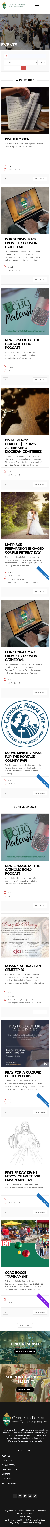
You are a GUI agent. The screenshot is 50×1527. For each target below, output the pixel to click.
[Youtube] (30, 1496)
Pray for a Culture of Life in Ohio (23, 1074)
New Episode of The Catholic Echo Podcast (22, 343)
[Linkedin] (25, 1496)
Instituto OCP (17, 139)
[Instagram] (20, 1496)
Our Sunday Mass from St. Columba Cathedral (21, 243)
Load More (25, 1325)
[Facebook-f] (15, 1496)
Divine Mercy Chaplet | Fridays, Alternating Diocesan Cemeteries (23, 445)
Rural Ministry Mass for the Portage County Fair (23, 756)
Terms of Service (30, 1522)
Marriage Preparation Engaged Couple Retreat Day (24, 548)
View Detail (40, 179)
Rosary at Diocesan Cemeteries (23, 967)
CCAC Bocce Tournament (16, 1274)
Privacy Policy (25, 1516)
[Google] (35, 1496)
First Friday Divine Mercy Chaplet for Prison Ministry (22, 1176)
